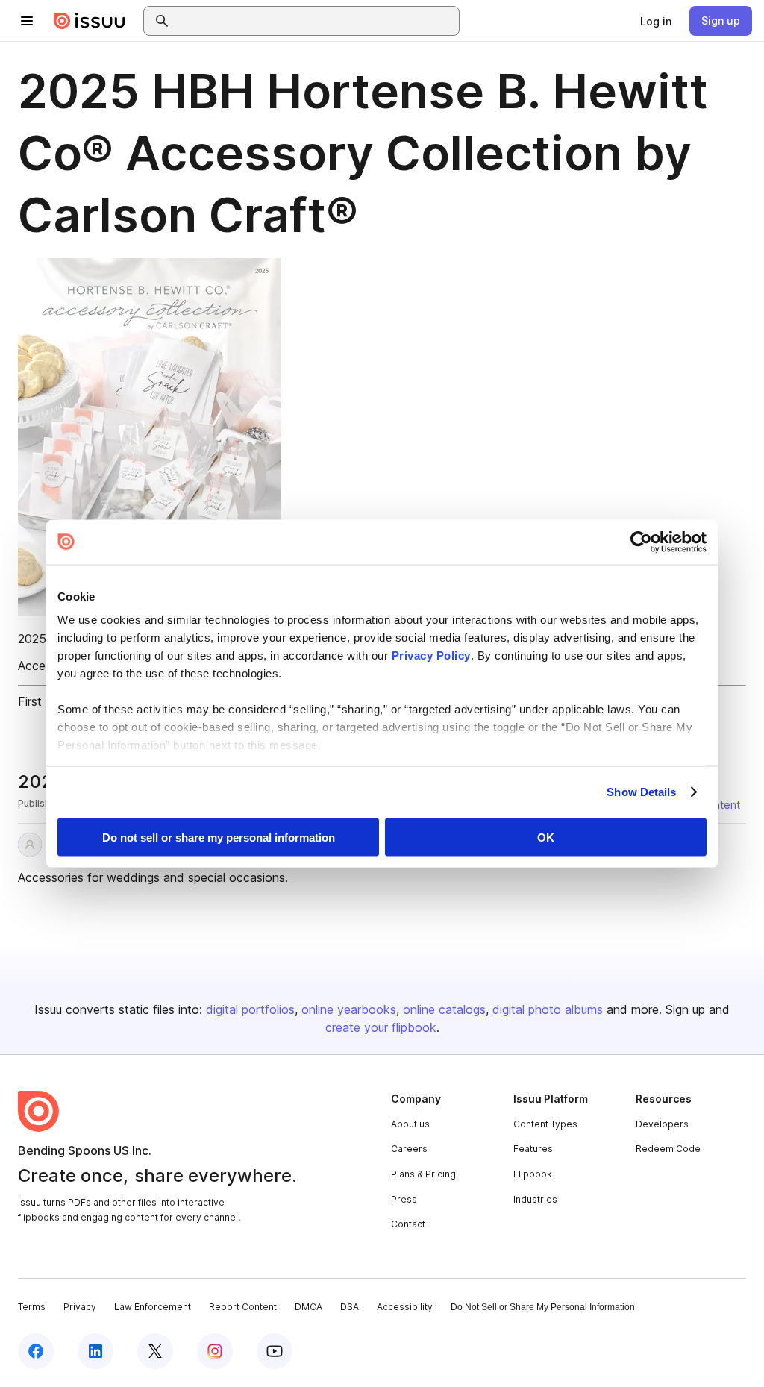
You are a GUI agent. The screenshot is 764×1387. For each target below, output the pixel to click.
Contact (408, 1224)
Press (404, 1199)
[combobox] (315, 21)
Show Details (641, 792)
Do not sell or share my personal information (218, 836)
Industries (535, 1199)
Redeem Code (668, 1148)
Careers (409, 1148)
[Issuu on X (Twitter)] (155, 1351)
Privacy (79, 1306)
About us (410, 1124)
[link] (655, 21)
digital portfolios (250, 1009)
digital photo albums (547, 1009)
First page (45, 701)
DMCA (308, 1306)
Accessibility (405, 1306)
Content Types (545, 1124)
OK (545, 836)
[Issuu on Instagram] (215, 1351)
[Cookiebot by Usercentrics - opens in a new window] (641, 541)
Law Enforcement (152, 1306)
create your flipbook (380, 1027)
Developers (662, 1124)
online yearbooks (348, 1009)
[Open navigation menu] (27, 21)
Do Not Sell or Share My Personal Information (543, 1307)
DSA (349, 1306)
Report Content (243, 1306)
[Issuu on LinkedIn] (95, 1351)
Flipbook (532, 1174)
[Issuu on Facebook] (36, 1351)
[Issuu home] (89, 21)
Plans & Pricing (423, 1174)
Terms (32, 1306)
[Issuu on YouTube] (274, 1351)
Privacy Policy (431, 655)
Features (533, 1148)
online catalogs (444, 1009)
